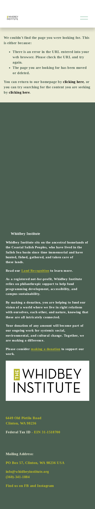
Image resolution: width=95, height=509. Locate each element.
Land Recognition (35, 270)
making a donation (45, 349)
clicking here (73, 82)
